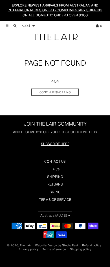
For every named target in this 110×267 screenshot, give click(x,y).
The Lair (25, 245)
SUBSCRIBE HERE (55, 144)
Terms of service (54, 249)
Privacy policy (29, 249)
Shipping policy (80, 249)
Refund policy (91, 245)
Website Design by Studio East (56, 245)
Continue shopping (55, 92)
